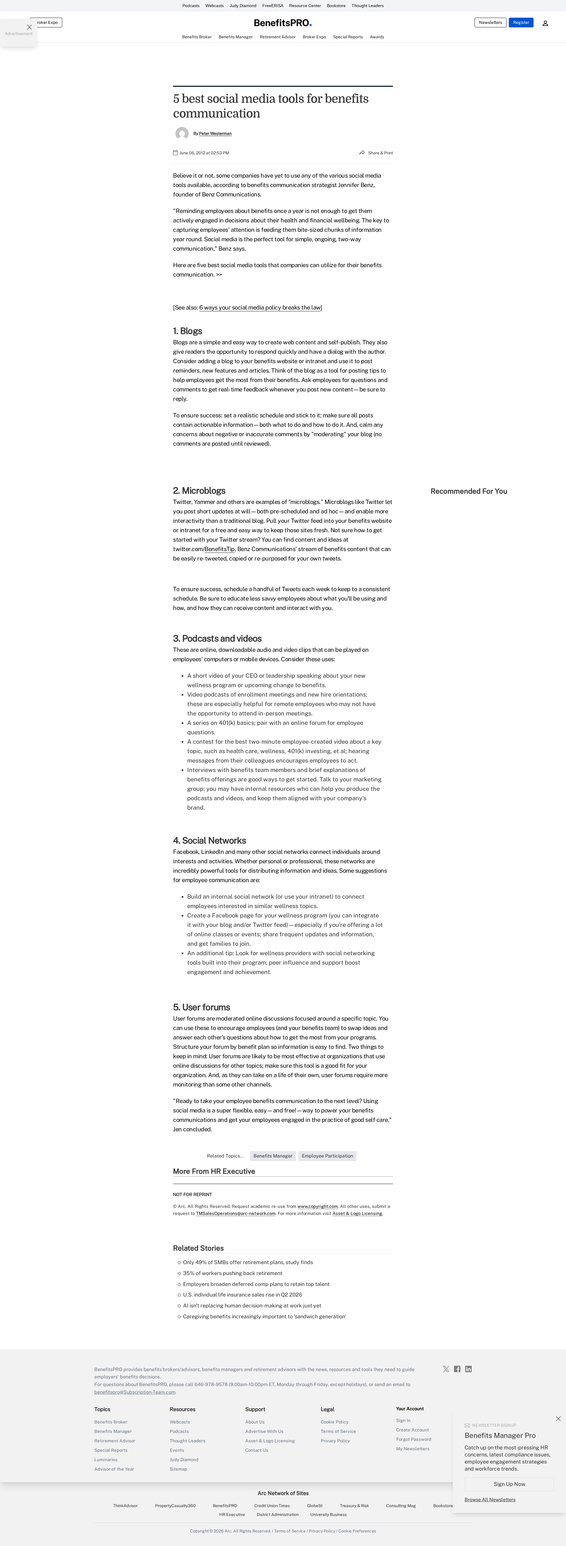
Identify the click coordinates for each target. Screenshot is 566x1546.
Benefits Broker (110, 1421)
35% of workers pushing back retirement (232, 1273)
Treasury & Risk (354, 1505)
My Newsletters (413, 1448)
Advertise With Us (264, 1431)
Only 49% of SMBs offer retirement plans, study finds (248, 1262)
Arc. (228, 1531)
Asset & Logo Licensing (270, 1440)
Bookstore (336, 5)
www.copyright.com (317, 1206)
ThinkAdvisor (125, 1505)
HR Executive (232, 1514)
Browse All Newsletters (490, 1499)
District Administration (278, 1514)
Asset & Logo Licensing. (358, 1213)
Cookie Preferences (357, 1531)
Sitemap (178, 1468)
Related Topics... (225, 1156)
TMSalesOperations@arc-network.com (236, 1213)
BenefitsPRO (225, 1505)
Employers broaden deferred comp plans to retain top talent (256, 1284)
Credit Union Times (272, 1505)
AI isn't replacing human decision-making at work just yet (252, 1305)
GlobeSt (315, 1505)
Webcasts (214, 5)
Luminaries (106, 1459)
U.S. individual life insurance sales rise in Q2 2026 (242, 1295)
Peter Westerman (215, 133)
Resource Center (305, 5)
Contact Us (256, 1450)
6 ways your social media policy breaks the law (259, 307)
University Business (328, 1514)
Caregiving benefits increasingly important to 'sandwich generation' (264, 1316)
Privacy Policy (335, 1440)
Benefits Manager (113, 1431)
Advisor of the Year (114, 1468)
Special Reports (111, 1450)
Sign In (403, 1420)
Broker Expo (46, 22)
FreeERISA (272, 5)
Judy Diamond (243, 5)
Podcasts (191, 5)
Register (521, 22)
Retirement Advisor (114, 1440)
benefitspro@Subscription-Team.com (134, 1392)
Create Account (412, 1429)
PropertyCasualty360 (175, 1505)
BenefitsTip (220, 549)
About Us (255, 1421)
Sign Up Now (509, 1484)
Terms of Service (338, 1431)
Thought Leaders (368, 5)
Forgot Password (413, 1439)
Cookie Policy (334, 1421)
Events (177, 1450)
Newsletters (490, 22)
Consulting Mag (401, 1505)
